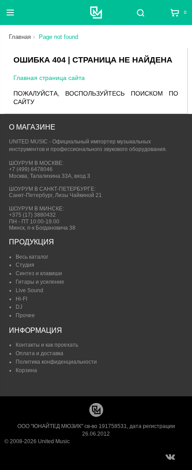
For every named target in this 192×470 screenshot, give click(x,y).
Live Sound (29, 290)
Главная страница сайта (49, 77)
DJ (19, 307)
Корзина (26, 370)
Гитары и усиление (40, 282)
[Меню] (10, 12)
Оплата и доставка (39, 353)
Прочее (25, 315)
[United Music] (96, 12)
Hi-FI (21, 299)
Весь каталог (32, 257)
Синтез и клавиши (39, 273)
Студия (25, 265)
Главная (20, 37)
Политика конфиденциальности (56, 362)
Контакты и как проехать (47, 345)
